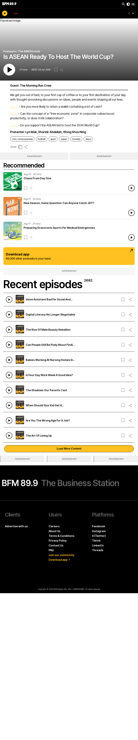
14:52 (14, 125)
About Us (54, 531)
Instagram (99, 531)
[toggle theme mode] (128, 4)
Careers (54, 526)
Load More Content (69, 448)
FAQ (51, 550)
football (41, 139)
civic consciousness (22, 139)
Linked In (98, 545)
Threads (97, 550)
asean (64, 139)
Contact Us (56, 545)
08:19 (14, 113)
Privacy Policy (58, 540)
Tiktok (96, 540)
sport (53, 139)
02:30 (14, 106)
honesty (76, 139)
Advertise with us (16, 526)
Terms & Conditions (61, 536)
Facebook (98, 526)
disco (88, 139)
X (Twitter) (99, 536)
